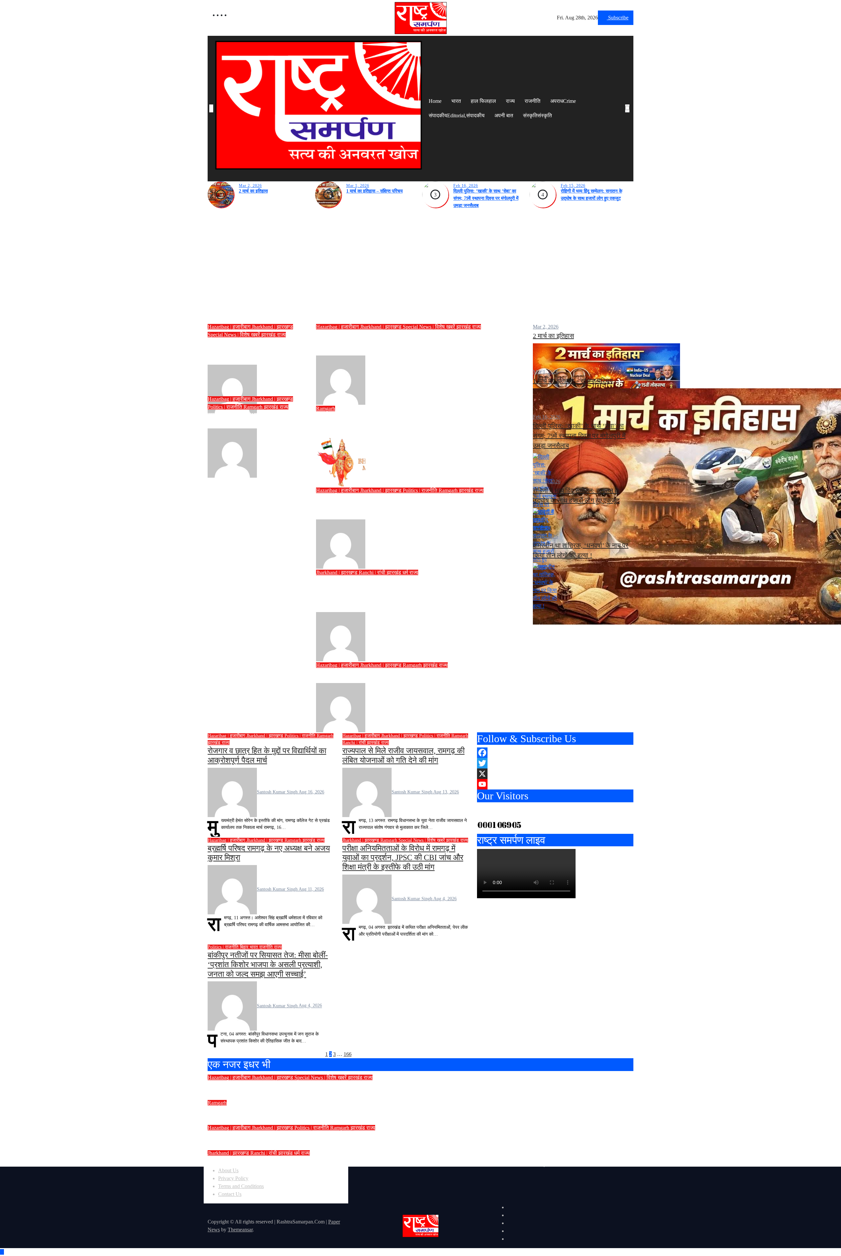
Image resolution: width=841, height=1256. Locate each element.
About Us (228, 1170)
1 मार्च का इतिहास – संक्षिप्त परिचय (374, 191)
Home (435, 101)
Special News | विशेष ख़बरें (234, 334)
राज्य (510, 101)
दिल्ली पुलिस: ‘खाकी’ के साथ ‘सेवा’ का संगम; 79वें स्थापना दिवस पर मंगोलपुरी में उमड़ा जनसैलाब (485, 198)
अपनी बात (503, 115)
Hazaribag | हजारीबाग (230, 327)
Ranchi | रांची (373, 572)
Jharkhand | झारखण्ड (272, 327)
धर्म (405, 572)
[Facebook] (555, 752)
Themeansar (240, 1229)
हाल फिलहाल (483, 101)
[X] (555, 773)
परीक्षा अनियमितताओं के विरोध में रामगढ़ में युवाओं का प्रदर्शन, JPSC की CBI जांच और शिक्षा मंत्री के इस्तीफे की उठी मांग (402, 858)
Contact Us (229, 1194)
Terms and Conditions (241, 1186)
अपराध (563, 101)
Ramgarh (253, 407)
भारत (456, 101)
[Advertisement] (420, 269)
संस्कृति (537, 115)
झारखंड (269, 334)
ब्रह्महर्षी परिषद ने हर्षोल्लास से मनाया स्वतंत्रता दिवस (401, 675)
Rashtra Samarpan (384, 461)
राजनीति (532, 101)
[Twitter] (555, 763)
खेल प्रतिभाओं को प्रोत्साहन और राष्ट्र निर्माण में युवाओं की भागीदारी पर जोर (256, 351)
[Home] (211, 108)
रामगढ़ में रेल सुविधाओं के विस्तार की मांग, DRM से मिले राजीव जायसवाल (254, 419)
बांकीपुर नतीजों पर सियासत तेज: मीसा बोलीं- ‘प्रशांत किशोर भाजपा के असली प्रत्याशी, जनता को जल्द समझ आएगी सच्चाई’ (268, 964)
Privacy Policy (233, 1178)
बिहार (245, 947)
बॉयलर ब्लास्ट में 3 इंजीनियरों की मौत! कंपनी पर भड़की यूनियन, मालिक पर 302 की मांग (326, 1111)
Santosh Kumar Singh (280, 389)
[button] (628, 116)
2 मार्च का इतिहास (253, 191)
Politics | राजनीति (225, 407)
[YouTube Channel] (555, 784)
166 (348, 1054)
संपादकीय (457, 115)
